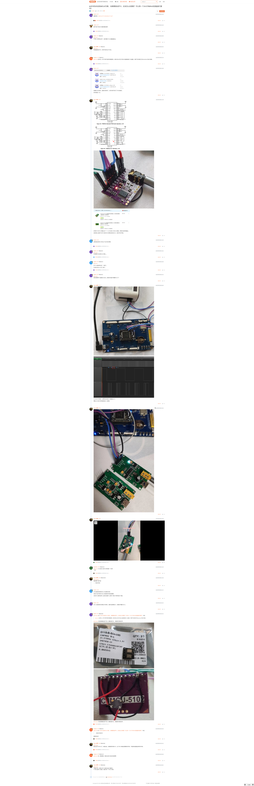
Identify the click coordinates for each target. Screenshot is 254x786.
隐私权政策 (157, 783)
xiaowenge (109, 777)
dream (96, 602)
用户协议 (152, 783)
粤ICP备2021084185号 (116, 783)
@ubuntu (103, 46)
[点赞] (162, 20)
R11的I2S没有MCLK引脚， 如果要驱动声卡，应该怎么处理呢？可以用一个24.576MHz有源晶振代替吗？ (121, 615)
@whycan (96, 568)
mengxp (96, 57)
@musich (101, 250)
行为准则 (148, 783)
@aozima (101, 35)
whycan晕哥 (97, 46)
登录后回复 (162, 11)
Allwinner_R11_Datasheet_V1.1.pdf (105, 16)
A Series (93, 10)
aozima (96, 24)
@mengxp (101, 613)
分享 (160, 20)
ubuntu (96, 14)
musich (96, 239)
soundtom (97, 566)
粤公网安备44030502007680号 (129, 783)
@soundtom (104, 577)
